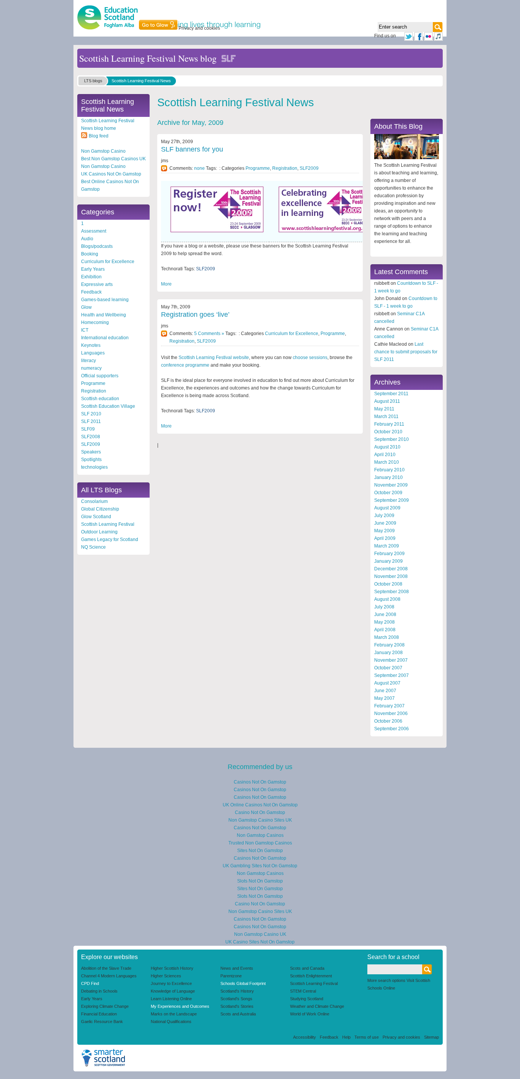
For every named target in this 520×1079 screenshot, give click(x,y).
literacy (88, 360)
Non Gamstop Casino (103, 151)
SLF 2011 (91, 421)
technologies (94, 467)
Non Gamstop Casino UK (260, 934)
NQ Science (93, 547)
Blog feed (98, 136)
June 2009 (385, 523)
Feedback (91, 292)
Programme (93, 383)
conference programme (185, 365)
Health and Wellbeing (103, 315)
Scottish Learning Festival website (214, 357)
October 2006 (388, 721)
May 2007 (384, 698)
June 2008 (385, 614)
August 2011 (387, 401)
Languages (93, 353)
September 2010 (391, 439)
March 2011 (386, 416)
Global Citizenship (100, 509)
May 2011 (384, 409)
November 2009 (391, 485)
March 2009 (386, 546)
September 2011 (391, 393)
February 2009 (389, 553)
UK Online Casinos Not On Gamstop (260, 805)
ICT (84, 330)
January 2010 (388, 477)
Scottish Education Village (108, 406)
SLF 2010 (91, 414)
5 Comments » (209, 333)
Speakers (91, 452)
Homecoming (95, 322)
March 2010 (386, 462)
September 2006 (391, 728)
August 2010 (387, 447)
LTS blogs (93, 80)
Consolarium (94, 501)
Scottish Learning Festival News (141, 80)
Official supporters (99, 375)
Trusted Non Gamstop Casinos (260, 843)
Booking (89, 254)
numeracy (91, 368)
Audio (87, 238)
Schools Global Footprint (243, 983)
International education (105, 337)
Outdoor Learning (99, 532)
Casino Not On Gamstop (260, 812)
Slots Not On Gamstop (260, 881)
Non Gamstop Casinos (260, 835)
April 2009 (385, 538)
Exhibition (91, 276)
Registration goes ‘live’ (195, 314)
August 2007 (387, 683)
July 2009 (384, 515)
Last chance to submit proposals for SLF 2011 (405, 352)
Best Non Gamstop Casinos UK (113, 158)
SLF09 (88, 429)
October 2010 (388, 431)
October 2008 (388, 584)
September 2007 (391, 675)
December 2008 (391, 568)
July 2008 (384, 607)
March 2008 (386, 637)
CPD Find (90, 983)
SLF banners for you (192, 149)
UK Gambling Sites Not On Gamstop (260, 865)
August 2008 (387, 599)
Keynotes (90, 345)
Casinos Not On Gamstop (260, 782)
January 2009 (388, 561)
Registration (93, 391)
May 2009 (384, 530)
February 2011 (389, 424)
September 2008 (391, 591)
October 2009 (388, 492)
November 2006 (391, 713)
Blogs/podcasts (97, 246)
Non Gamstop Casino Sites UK (260, 820)
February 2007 (389, 706)
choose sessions (310, 357)
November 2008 (391, 576)
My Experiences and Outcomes (180, 1006)
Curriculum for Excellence (107, 261)
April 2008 (385, 629)
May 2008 (384, 622)
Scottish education (100, 398)
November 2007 (391, 660)
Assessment (93, 231)
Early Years (93, 269)
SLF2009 (90, 444)
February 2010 (389, 469)
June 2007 (385, 690)
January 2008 (388, 652)
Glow (86, 307)
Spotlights (91, 459)
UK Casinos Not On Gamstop (111, 174)
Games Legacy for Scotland (109, 539)
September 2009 (391, 500)
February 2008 (389, 645)
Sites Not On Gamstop (260, 850)
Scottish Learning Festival (107, 524)
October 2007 (388, 667)
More (166, 284)
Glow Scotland (96, 516)
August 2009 (387, 508)
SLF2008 (90, 436)
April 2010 (385, 454)
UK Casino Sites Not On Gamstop (260, 942)
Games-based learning (105, 299)
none (199, 168)
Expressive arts (97, 284)
